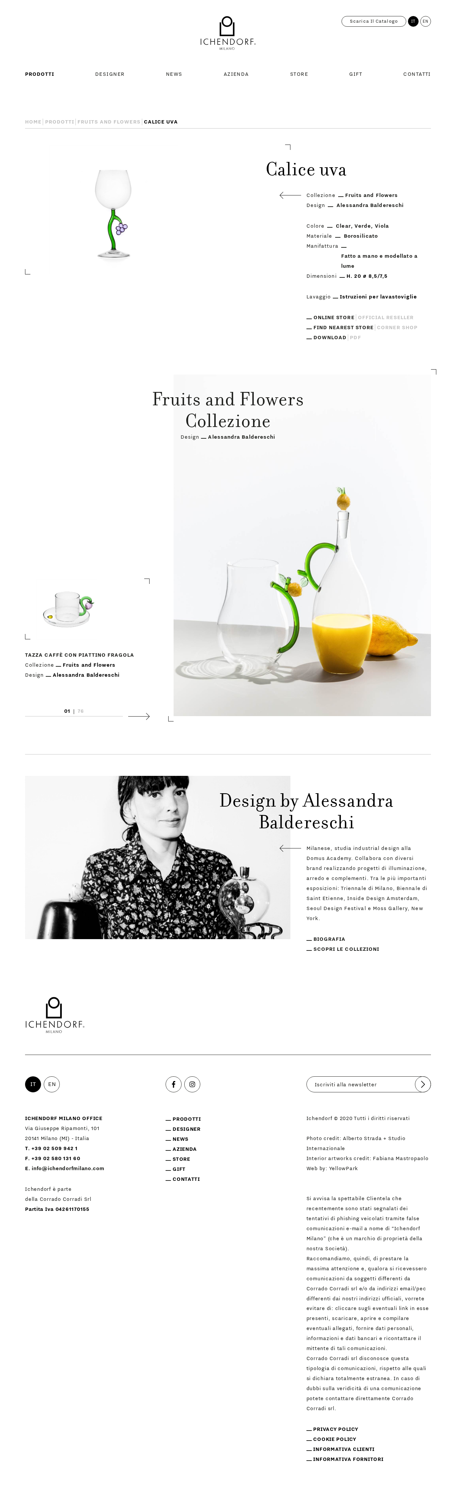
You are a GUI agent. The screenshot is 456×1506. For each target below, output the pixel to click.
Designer (110, 74)
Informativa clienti (344, 1449)
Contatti (417, 74)
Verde (363, 226)
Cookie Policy (334, 1439)
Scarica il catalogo (374, 21)
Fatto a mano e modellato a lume (379, 261)
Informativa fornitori (348, 1459)
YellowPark (344, 1168)
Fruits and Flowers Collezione (228, 412)
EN (426, 21)
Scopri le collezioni (346, 949)
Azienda (236, 74)
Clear (343, 226)
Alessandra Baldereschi (370, 205)
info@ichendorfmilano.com (68, 1168)
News (174, 74)
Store (299, 74)
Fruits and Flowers (108, 122)
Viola (382, 226)
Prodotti (39, 74)
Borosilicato (361, 236)
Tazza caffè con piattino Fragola (80, 655)
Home (33, 122)
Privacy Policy (335, 1429)
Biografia (329, 939)
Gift (355, 74)
